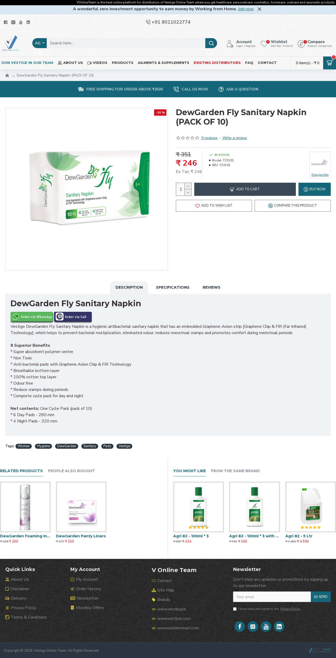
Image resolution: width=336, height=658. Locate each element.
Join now (246, 9)
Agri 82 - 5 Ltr (298, 536)
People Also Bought (71, 471)
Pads (107, 446)
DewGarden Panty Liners (81, 536)
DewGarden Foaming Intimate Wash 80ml (25, 536)
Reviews (211, 287)
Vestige (124, 446)
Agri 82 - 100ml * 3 (191, 536)
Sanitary (89, 446)
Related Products (21, 471)
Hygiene (43, 446)
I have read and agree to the (269, 609)
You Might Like (189, 471)
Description (129, 287)
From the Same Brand (235, 471)
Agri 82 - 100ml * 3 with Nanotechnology (254, 536)
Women (24, 446)
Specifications (173, 287)
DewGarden (66, 446)
